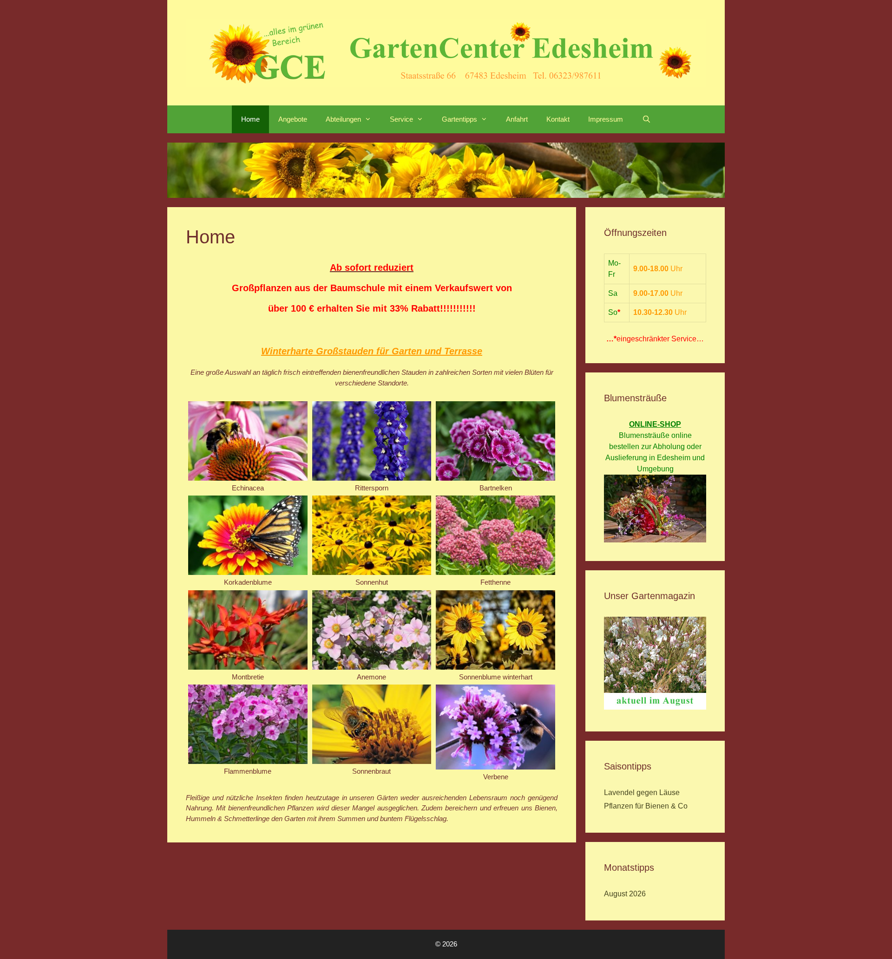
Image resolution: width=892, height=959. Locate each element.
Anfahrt (517, 119)
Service (401, 119)
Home (250, 119)
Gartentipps (459, 119)
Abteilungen (343, 119)
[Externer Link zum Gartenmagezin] (655, 707)
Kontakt (558, 119)
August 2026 (625, 894)
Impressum (605, 119)
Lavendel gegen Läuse (642, 792)
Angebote (292, 119)
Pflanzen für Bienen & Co (646, 806)
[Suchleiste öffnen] (646, 119)
